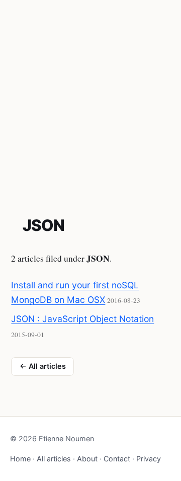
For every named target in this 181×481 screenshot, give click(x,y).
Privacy (148, 458)
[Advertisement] (90, 95)
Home (20, 458)
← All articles (43, 366)
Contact (117, 458)
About (87, 458)
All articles (54, 458)
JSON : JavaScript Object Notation (82, 318)
